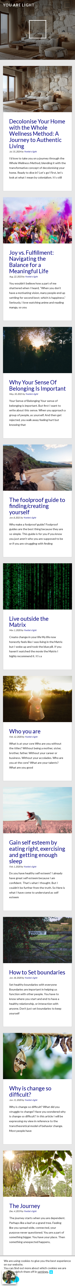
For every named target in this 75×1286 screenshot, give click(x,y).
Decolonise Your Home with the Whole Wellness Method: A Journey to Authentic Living (37, 133)
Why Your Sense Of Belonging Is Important (37, 385)
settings (43, 1271)
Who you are (25, 731)
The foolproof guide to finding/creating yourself (37, 506)
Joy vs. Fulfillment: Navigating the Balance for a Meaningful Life (31, 261)
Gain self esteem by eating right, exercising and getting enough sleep (37, 851)
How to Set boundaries (37, 972)
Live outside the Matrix (29, 621)
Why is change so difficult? (30, 1091)
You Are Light (19, 5)
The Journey (24, 1205)
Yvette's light (30, 151)
